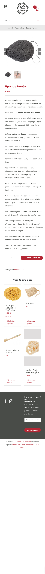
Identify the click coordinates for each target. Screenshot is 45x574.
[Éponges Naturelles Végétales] (12, 293)
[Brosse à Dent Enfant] (12, 338)
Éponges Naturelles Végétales (11, 307)
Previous (5, 51)
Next (39, 51)
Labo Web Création (24, 442)
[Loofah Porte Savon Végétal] (32, 347)
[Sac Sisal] (32, 292)
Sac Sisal (30, 303)
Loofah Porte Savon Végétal (32, 371)
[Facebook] (5, 401)
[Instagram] (11, 401)
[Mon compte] (5, 7)
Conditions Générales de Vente (23, 445)
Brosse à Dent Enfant (12, 351)
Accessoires (19, 269)
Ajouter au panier (32, 258)
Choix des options (11, 322)
